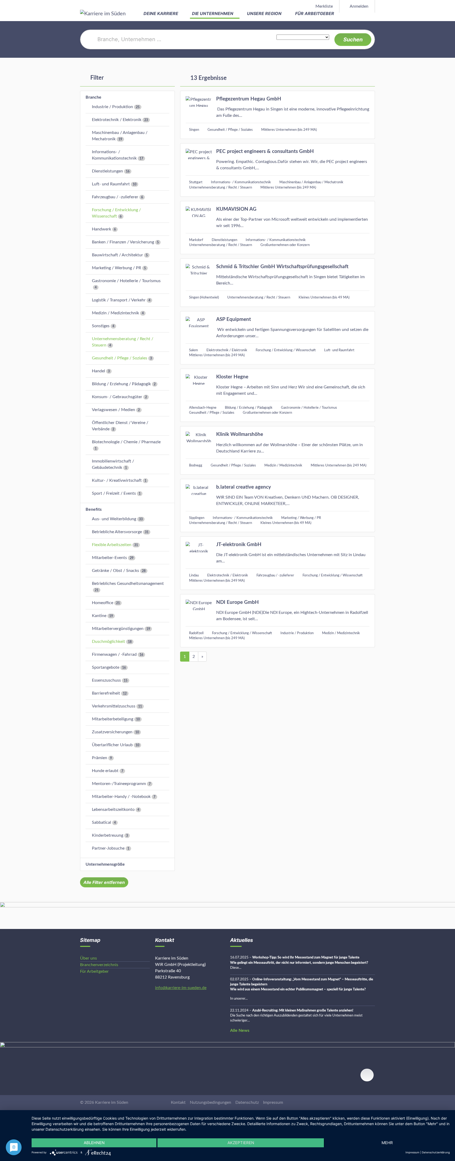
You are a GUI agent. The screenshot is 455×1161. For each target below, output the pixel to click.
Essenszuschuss (106, 680)
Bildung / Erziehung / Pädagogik (121, 384)
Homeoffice (102, 603)
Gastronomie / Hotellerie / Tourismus (126, 281)
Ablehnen (94, 1142)
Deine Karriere (161, 13)
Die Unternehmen (213, 13)
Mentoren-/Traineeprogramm (119, 784)
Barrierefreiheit (106, 693)
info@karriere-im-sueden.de (180, 988)
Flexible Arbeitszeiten (111, 545)
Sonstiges (101, 326)
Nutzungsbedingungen (210, 1102)
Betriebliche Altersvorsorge (117, 532)
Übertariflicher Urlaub (112, 745)
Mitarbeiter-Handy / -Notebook (121, 796)
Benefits (94, 509)
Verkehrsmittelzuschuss (113, 706)
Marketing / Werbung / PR (116, 268)
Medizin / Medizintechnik (115, 313)
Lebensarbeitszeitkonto (113, 809)
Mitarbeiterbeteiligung (112, 719)
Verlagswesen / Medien (113, 410)
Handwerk (101, 229)
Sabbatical (101, 822)
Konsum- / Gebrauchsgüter (117, 397)
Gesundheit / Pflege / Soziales (119, 358)
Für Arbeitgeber (315, 13)
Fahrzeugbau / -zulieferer (115, 197)
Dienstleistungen (107, 171)
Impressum (273, 1102)
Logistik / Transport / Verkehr (119, 300)
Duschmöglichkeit (108, 641)
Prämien (99, 758)
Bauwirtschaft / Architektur (117, 255)
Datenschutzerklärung (436, 1152)
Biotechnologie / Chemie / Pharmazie (126, 442)
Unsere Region (265, 13)
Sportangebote (105, 667)
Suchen (353, 39)
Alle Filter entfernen (104, 882)
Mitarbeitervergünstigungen (118, 629)
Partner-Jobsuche (108, 848)
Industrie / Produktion (112, 107)
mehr (387, 1142)
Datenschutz (247, 1102)
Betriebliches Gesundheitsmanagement (128, 583)
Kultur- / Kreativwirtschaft (117, 480)
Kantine (99, 616)
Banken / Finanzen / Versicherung (123, 242)
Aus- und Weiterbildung (114, 519)
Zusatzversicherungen (112, 732)
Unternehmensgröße (105, 864)
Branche (93, 97)
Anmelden (358, 6)
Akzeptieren (241, 1142)
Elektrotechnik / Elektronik (116, 120)
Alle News (239, 1030)
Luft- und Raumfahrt (111, 184)
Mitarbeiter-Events (109, 558)
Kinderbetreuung (107, 835)
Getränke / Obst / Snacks (115, 571)
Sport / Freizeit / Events (114, 493)
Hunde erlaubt (105, 771)
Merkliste (323, 6)
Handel (98, 371)
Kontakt (178, 1102)
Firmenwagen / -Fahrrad (114, 654)
